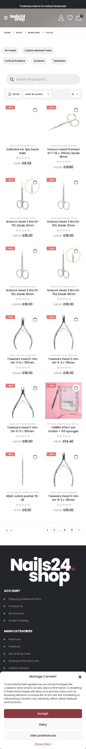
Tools (32, 145)
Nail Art (71, 424)
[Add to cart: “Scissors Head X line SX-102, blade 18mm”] (35, 251)
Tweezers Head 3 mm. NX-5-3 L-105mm (22, 429)
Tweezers (31, 355)
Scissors (24, 145)
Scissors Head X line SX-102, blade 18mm (22, 292)
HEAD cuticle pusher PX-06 (22, 498)
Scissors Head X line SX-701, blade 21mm (22, 223)
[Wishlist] (70, 18)
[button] (80, 677)
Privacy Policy (43, 744)
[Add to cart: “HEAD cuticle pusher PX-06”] (35, 456)
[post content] (22, 122)
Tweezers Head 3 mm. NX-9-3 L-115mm (63, 361)
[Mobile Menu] (7, 18)
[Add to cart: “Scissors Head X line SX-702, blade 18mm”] (76, 251)
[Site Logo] (18, 18)
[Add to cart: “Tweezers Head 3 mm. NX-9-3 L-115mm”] (76, 319)
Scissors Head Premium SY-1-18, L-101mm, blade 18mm (63, 153)
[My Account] (61, 18)
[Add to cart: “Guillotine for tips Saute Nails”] (35, 109)
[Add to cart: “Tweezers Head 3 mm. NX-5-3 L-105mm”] (35, 388)
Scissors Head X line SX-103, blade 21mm (63, 223)
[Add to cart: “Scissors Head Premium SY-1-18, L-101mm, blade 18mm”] (76, 109)
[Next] (79, 530)
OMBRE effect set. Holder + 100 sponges (63, 429)
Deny (43, 724)
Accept (43, 713)
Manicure (15, 145)
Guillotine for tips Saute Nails (22, 151)
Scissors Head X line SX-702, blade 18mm (63, 292)
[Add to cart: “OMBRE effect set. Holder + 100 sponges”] (76, 388)
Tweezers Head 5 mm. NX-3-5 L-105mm (22, 361)
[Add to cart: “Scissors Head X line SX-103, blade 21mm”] (76, 182)
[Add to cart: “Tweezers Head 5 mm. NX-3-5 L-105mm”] (35, 319)
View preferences (43, 735)
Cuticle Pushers (14, 492)
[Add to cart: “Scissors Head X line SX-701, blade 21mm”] (35, 182)
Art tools (51, 424)
